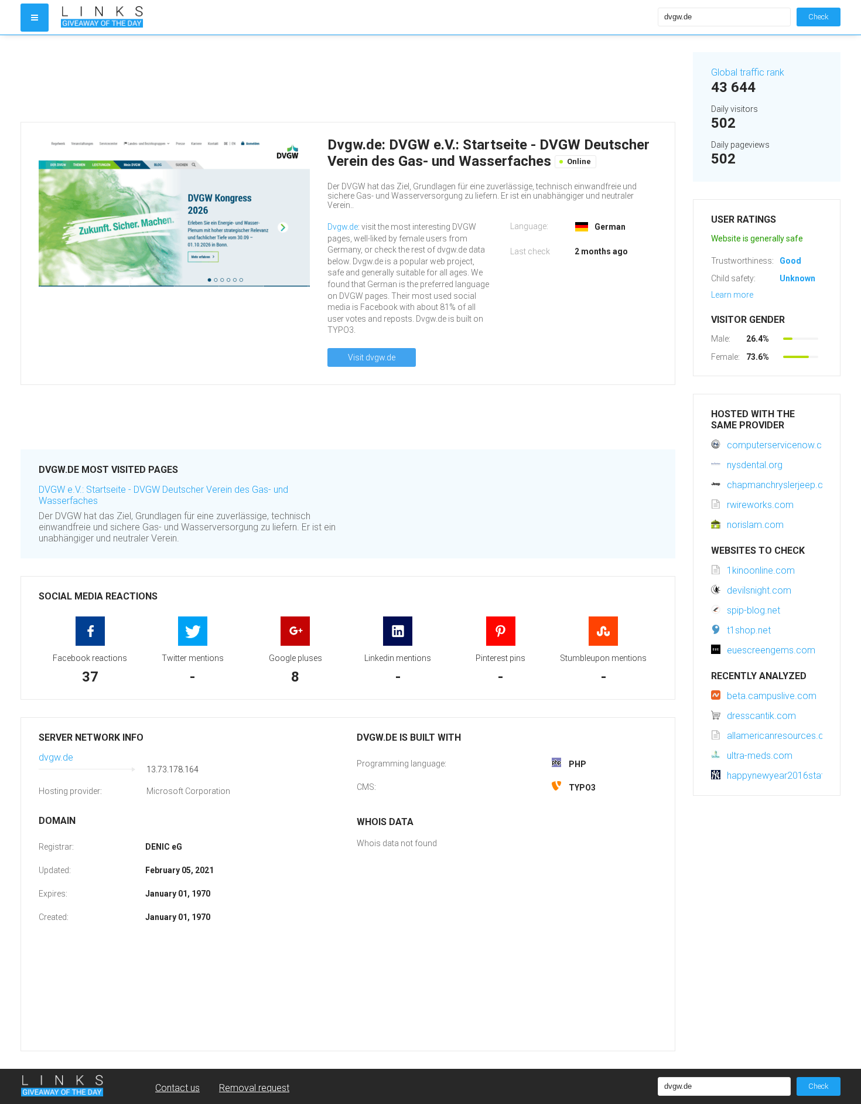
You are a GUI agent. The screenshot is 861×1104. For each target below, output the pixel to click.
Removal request (254, 1087)
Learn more (732, 294)
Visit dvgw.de (371, 357)
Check (818, 16)
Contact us (177, 1087)
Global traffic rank (747, 72)
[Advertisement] (347, 78)
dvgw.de (56, 757)
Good (790, 260)
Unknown (797, 278)
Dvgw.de (342, 226)
